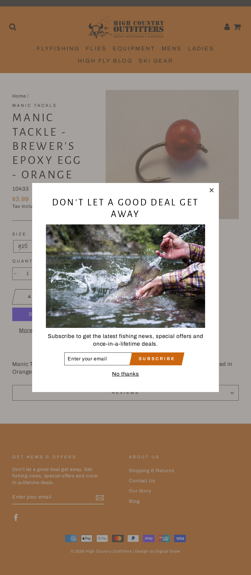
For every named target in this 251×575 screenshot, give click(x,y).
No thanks (125, 374)
